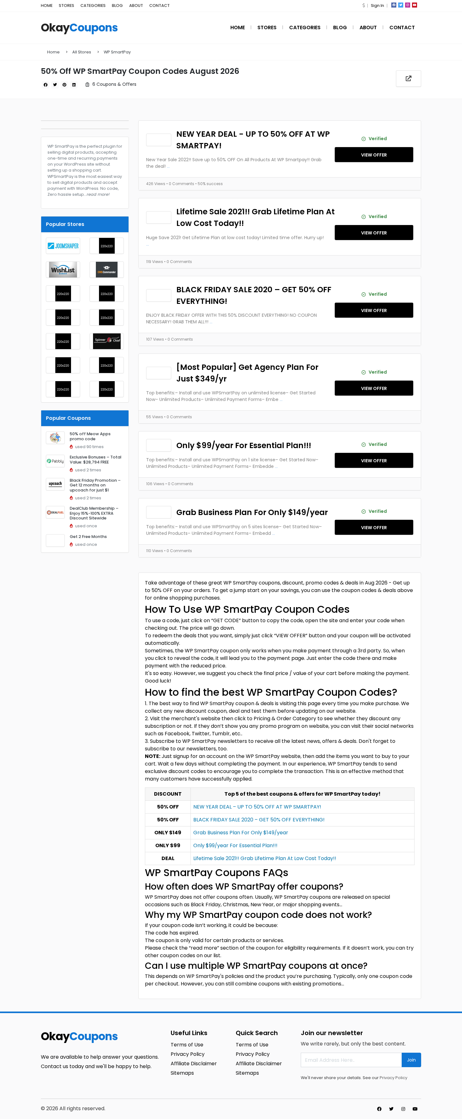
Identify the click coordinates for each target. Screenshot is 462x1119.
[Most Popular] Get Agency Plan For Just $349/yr (247, 373)
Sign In (377, 5)
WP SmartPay (117, 52)
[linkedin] (74, 85)
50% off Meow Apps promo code (90, 436)
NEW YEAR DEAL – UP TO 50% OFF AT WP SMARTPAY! (257, 806)
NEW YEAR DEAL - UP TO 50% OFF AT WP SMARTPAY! (253, 140)
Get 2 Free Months (88, 536)
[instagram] (407, 5)
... (168, 166)
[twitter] (400, 5)
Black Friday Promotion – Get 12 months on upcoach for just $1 (95, 485)
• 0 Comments (180, 183)
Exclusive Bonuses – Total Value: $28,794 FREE (95, 459)
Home (53, 52)
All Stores (81, 52)
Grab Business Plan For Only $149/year (252, 512)
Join (411, 1060)
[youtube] (414, 5)
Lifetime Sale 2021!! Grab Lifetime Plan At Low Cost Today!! (255, 217)
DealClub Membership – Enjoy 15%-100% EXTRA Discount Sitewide (94, 513)
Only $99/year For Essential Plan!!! (243, 445)
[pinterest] (64, 85)
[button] (364, 5)
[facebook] (393, 5)
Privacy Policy (393, 1077)
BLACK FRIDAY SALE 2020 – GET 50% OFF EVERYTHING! (253, 295)
